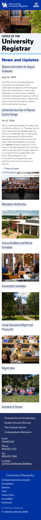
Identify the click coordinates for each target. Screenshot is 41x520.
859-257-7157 (9, 448)
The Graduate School (15, 427)
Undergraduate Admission (18, 432)
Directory (6, 487)
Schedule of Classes (12, 407)
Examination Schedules (14, 286)
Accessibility (7, 499)
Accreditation (8, 483)
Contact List (8, 441)
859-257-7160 (9, 456)
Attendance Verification (14, 204)
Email (4, 491)
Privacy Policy (8, 495)
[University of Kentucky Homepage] (20, 475)
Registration (8, 368)
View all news (12, 168)
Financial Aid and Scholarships (20, 418)
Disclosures (7, 502)
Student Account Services (18, 422)
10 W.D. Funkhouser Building (17, 463)
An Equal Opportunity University (16, 480)
